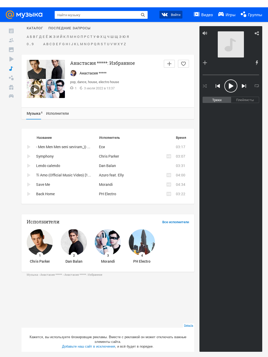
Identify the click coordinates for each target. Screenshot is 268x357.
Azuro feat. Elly (111, 174)
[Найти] (143, 15)
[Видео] (11, 59)
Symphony (45, 156)
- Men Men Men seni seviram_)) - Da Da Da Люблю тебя (81, 146)
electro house (109, 81)
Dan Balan (107, 165)
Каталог (35, 28)
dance (81, 81)
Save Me (43, 184)
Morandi (106, 184)
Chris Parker (109, 156)
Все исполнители (175, 222)
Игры (230, 14)
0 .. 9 (30, 44)
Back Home (45, 193)
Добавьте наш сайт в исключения (88, 346)
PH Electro (107, 193)
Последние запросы (69, 28)
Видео (206, 14)
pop (73, 81)
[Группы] (11, 78)
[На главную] (26, 14)
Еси (102, 146)
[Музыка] (11, 68)
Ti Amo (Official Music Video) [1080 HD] (68, 174)
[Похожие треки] (256, 62)
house (92, 81)
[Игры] (11, 96)
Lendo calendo (48, 165)
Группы (254, 14)
